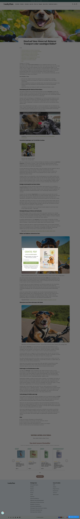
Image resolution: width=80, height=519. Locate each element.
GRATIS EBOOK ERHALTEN (31, 262)
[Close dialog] (23, 249)
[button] (2, 512)
